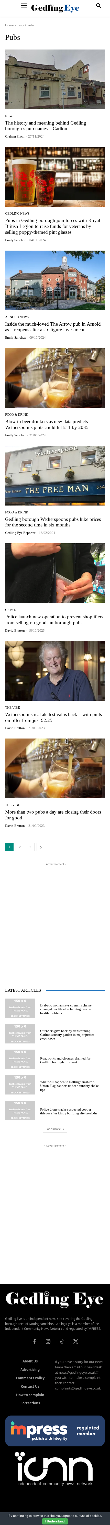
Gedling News (17, 213)
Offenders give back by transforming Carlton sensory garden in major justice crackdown (67, 1035)
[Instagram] (48, 1342)
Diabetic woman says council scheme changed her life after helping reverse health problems (66, 1009)
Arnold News (17, 317)
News (9, 116)
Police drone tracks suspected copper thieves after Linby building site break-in (68, 1111)
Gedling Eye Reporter (20, 533)
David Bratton (15, 630)
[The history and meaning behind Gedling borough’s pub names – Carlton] (55, 79)
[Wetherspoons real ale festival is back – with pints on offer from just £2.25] (55, 671)
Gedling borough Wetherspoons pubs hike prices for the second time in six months (53, 522)
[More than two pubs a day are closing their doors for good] (55, 768)
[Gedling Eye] (55, 8)
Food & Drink (16, 414)
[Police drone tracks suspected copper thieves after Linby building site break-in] (20, 1110)
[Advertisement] (55, 922)
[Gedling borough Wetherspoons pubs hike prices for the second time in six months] (55, 476)
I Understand (55, 1521)
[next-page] (41, 847)
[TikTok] (62, 1342)
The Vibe (12, 707)
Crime (10, 609)
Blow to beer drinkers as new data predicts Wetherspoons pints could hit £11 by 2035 (47, 424)
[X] (75, 1342)
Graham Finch (15, 136)
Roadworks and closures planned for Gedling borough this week (65, 1060)
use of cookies (90, 1516)
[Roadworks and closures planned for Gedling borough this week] (20, 1059)
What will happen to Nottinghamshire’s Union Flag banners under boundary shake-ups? (70, 1086)
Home (9, 25)
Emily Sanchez (15, 240)
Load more (53, 1129)
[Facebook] (34, 1342)
